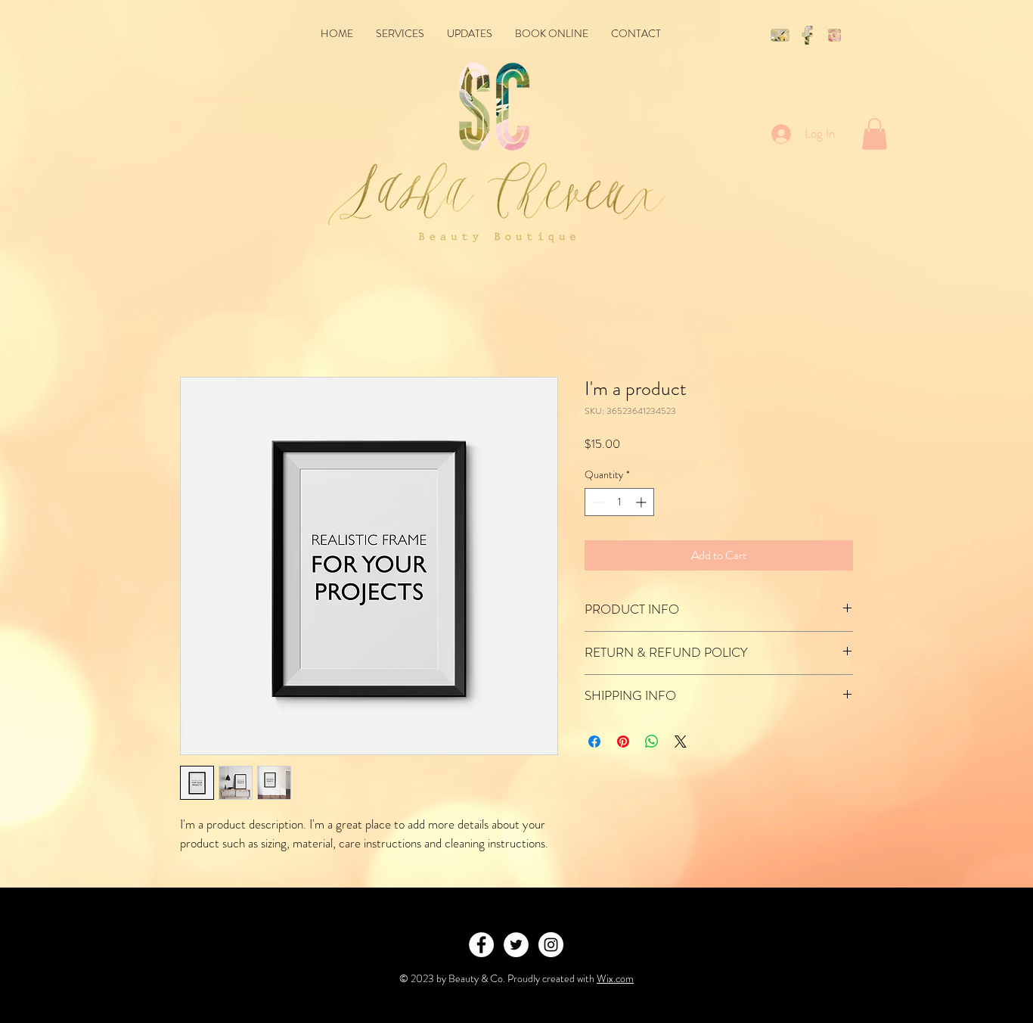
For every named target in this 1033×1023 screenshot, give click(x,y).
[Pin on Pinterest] (623, 741)
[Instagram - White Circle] (550, 944)
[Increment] (642, 502)
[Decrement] (596, 502)
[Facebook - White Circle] (481, 944)
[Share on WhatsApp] (652, 741)
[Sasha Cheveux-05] (834, 35)
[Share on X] (681, 741)
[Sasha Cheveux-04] (807, 35)
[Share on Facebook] (594, 741)
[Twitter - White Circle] (516, 944)
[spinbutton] (619, 502)
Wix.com (615, 978)
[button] (874, 134)
